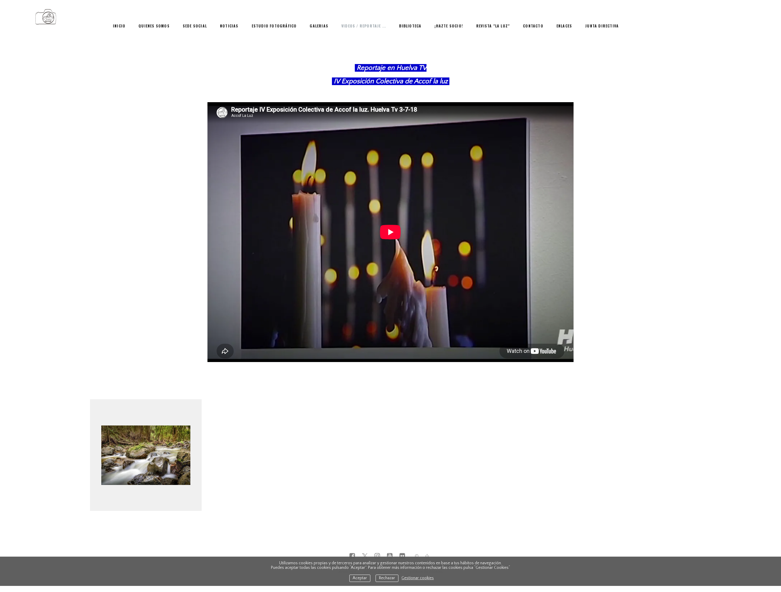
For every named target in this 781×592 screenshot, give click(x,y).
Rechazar (387, 578)
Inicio (119, 25)
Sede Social (195, 25)
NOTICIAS (229, 25)
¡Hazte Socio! (448, 25)
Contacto (533, 25)
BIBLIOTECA (410, 25)
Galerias (319, 25)
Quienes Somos (154, 25)
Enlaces (564, 25)
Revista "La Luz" (493, 25)
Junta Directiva (602, 25)
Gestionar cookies (417, 578)
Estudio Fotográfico (274, 25)
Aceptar (360, 578)
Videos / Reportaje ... (363, 25)
